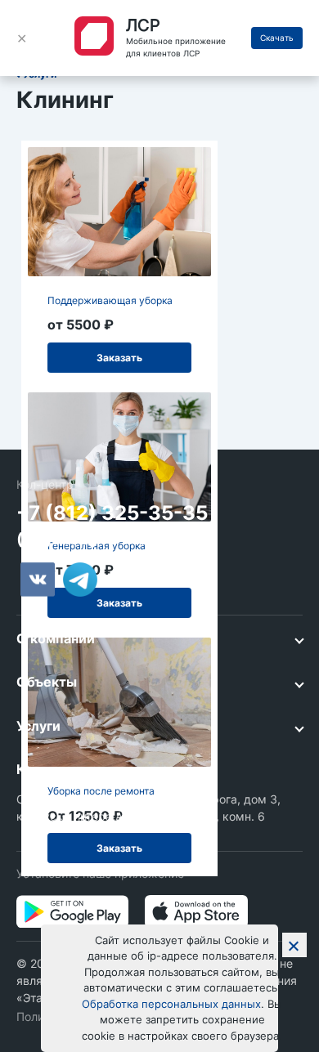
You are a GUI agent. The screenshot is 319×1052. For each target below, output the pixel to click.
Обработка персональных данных (171, 1003)
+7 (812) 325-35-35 (112, 513)
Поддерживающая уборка (110, 300)
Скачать (277, 38)
